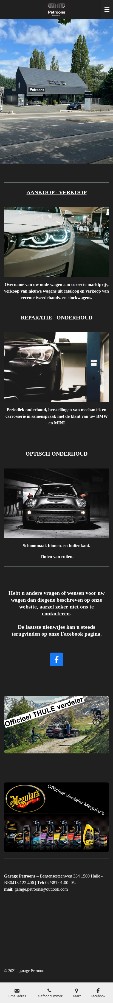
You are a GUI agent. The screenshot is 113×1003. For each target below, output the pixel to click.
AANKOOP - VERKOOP (57, 192)
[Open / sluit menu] (107, 9)
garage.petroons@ (30, 889)
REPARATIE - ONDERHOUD (56, 318)
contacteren (56, 613)
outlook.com (57, 889)
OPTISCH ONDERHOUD (56, 454)
